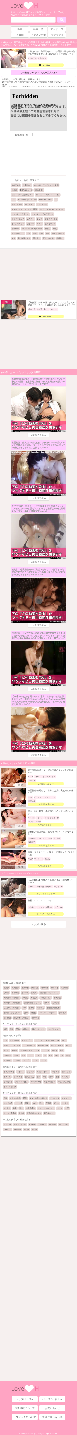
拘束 (23, 1055)
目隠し (16, 1055)
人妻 (5, 1098)
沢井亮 (46, 1003)
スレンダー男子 (21, 1082)
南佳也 (33, 1013)
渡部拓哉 (35, 1018)
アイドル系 (8, 1103)
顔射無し (60, 238)
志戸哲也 (55, 1003)
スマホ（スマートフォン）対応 (24, 209)
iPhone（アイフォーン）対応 (48, 195)
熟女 (41, 1103)
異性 (35, 233)
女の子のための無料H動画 (31, 229)
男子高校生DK (49, 1082)
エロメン (65, 1077)
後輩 (51, 1077)
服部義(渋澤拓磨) (53, 1008)
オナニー (45, 1050)
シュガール (29, 204)
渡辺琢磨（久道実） (21, 1018)
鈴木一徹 (54, 988)
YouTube (7, 1129)
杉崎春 (6, 993)
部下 (45, 1077)
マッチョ (55, 1072)
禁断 (47, 233)
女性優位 (7, 1055)
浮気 (28, 233)
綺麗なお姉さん (58, 233)
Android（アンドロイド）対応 (46, 185)
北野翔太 (44, 988)
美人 (13, 238)
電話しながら (48, 238)
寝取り (47, 229)
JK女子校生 (30, 1108)
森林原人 (62, 1013)
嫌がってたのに (38, 1029)
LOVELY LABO (45, 200)
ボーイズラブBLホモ (12, 1045)
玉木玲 (31, 1008)
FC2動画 (32, 1124)
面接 (57, 1055)
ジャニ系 (30, 1072)
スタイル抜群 (42, 204)
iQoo (14, 200)
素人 (21, 1108)
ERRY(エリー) (26, 190)
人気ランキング (19, 1124)
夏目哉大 (15, 993)
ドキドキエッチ (18, 219)
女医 (67, 1108)
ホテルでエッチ (18, 224)
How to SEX (43, 1045)
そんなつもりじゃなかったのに (51, 209)
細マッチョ (66, 1072)
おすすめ (7, 1124)
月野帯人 (40, 1008)
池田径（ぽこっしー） (12, 1013)
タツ (24, 1008)
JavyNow (17, 1129)
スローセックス (29, 1045)
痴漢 (50, 1055)
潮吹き (54, 1050)
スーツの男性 (35, 1082)
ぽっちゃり (54, 1098)
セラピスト (8, 1082)
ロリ (35, 1103)
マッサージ (14, 1040)
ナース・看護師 (10, 1113)
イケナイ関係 (17, 204)
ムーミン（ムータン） (47, 1013)
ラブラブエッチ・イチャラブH (47, 1040)
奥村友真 (34, 998)
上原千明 (25, 988)
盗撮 (41, 233)
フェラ (39, 219)
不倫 (18, 1029)
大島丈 (25, 998)
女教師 (21, 1113)
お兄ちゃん (29, 1077)
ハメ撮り (17, 1060)
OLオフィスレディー (46, 1108)
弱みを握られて (18, 233)
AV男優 (15, 190)
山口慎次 (7, 1018)
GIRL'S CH (38, 190)
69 (45, 1055)
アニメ (44, 1060)
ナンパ (35, 1060)
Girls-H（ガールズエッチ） (22, 195)
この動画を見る (38, 435)
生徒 (57, 1077)
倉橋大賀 (57, 998)
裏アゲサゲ (63, 1124)
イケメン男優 (9, 1072)
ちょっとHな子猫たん (20, 214)
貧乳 (15, 1108)
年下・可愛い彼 (10, 1087)
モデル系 (18, 1103)
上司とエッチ (50, 224)
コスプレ (26, 1060)
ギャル (56, 1103)
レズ (5, 1040)
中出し (6, 1050)
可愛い (27, 1103)
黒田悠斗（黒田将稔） (12, 1003)
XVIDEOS (16, 185)
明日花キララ (49, 1113)
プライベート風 (51, 219)
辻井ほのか (27, 185)
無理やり (26, 1029)
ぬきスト (30, 219)
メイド (59, 1108)
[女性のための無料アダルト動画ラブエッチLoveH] (24, 9)
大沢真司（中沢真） (12, 998)
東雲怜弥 (64, 988)
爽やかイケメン (43, 1072)
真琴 (26, 1013)
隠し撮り (36, 238)
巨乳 (55, 229)
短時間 (34, 1129)
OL (56, 200)
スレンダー (66, 1098)
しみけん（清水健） (12, 1008)
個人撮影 (7, 1060)
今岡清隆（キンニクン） (49, 993)
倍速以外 (15, 229)
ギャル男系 (17, 1077)
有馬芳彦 (15, 988)
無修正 (14, 1050)
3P (62, 1055)
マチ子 (39, 224)
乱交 (68, 1055)
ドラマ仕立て (26, 1040)
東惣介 (6, 988)
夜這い (68, 1045)
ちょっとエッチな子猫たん (42, 214)
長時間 (26, 1129)
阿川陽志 (34, 988)
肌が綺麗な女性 (24, 238)
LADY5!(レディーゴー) (27, 200)
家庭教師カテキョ (34, 1113)
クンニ (30, 1055)
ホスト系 (7, 1077)
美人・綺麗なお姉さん (38, 1098)
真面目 (48, 1103)
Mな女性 (7, 1108)
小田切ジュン (45, 998)
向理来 (34, 993)
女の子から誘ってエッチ (29, 1050)
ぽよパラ (30, 224)
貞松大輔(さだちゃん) (32, 1003)
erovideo (52, 1124)
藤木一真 (25, 993)
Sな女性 (65, 1103)
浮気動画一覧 (21, 135)
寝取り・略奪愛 (57, 1045)
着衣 (62, 1050)
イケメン (20, 1072)
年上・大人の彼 (64, 1082)
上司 (38, 1077)
